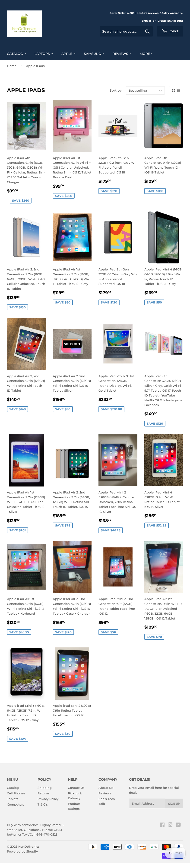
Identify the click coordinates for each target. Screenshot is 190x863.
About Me (106, 788)
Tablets (12, 799)
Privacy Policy (48, 799)
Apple (67, 54)
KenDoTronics (29, 846)
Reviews (121, 54)
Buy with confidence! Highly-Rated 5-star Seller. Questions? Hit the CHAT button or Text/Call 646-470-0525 (35, 829)
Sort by (116, 90)
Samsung (93, 54)
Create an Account (170, 20)
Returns (44, 793)
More (145, 54)
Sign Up (174, 803)
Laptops (43, 54)
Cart (173, 31)
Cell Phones (16, 793)
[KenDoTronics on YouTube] (178, 825)
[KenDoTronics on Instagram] (170, 825)
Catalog (15, 54)
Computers (15, 804)
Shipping (45, 788)
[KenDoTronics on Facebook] (162, 825)
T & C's (43, 804)
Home (11, 66)
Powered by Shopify (22, 851)
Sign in (146, 20)
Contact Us (76, 788)
